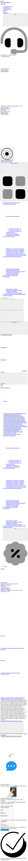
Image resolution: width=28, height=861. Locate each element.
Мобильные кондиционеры (13, 235)
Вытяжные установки (11, 291)
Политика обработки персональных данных (13, 698)
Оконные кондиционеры (12, 233)
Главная (2, 568)
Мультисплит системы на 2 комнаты (15, 248)
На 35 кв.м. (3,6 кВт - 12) (15, 231)
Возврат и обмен (7, 9)
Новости (5, 10)
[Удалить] (12, 316)
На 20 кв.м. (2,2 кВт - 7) (15, 228)
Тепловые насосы (10, 232)
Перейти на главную (6, 585)
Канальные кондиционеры (12, 269)
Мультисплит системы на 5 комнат (14, 252)
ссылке (16, 786)
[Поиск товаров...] (12, 304)
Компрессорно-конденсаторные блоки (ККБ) (14, 294)
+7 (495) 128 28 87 (5, 68)
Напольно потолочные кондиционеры (15, 271)
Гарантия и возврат (14, 697)
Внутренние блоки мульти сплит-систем (16, 255)
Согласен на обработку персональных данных (11, 736)
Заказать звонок (4, 71)
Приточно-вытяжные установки (14, 290)
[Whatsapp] (11, 104)
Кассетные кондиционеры (12, 270)
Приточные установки (11, 289)
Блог (4, 11)
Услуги (17, 648)
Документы (15, 673)
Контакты (5, 13)
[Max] (11, 82)
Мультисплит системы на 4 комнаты (15, 251)
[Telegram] (11, 93)
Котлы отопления (7, 295)
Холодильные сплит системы (10, 275)
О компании (6, 7)
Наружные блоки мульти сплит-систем (15, 254)
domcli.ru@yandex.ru (5, 108)
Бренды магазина (11, 648)
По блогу (9, 335)
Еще (15, 14)
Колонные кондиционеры (12, 272)
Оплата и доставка (5, 697)
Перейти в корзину (5, 387)
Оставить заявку (4, 829)
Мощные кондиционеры (12, 274)
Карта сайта (20, 699)
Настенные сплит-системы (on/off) (11, 202)
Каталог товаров (14, 163)
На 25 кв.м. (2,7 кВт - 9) (15, 230)
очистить (3, 383)
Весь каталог (4, 648)
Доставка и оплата (7, 6)
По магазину (4, 335)
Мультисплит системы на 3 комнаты (15, 250)
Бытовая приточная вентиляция (14, 293)
